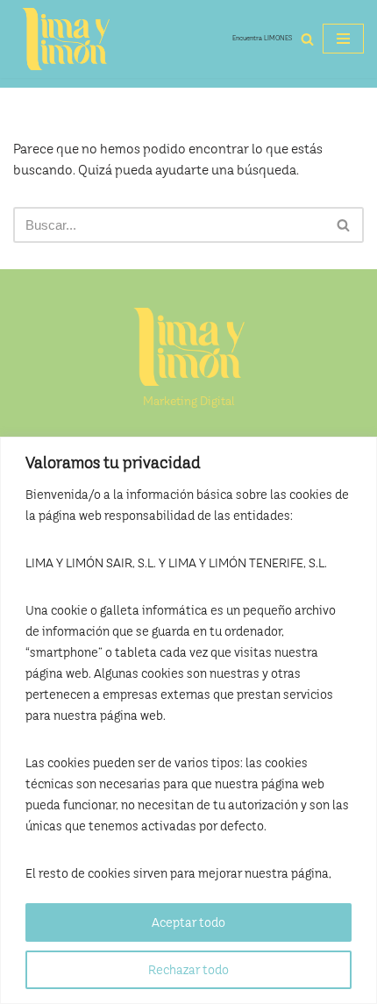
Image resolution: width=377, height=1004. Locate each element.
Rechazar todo (188, 970)
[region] (188, 720)
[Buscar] (307, 39)
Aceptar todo (188, 922)
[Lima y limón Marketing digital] (66, 39)
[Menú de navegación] (343, 38)
